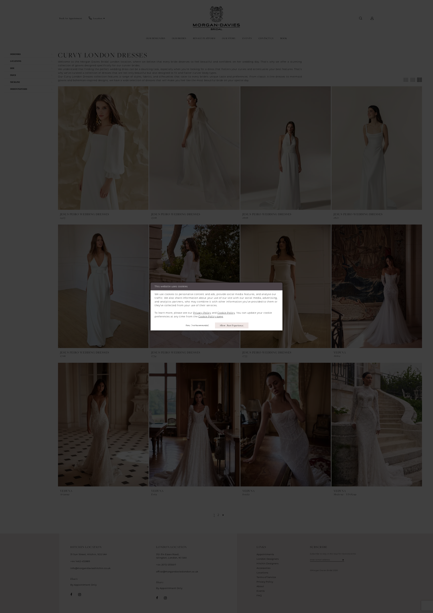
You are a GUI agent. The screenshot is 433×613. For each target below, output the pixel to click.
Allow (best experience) (232, 325)
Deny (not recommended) (197, 325)
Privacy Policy (202, 312)
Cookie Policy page (210, 316)
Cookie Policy (226, 312)
